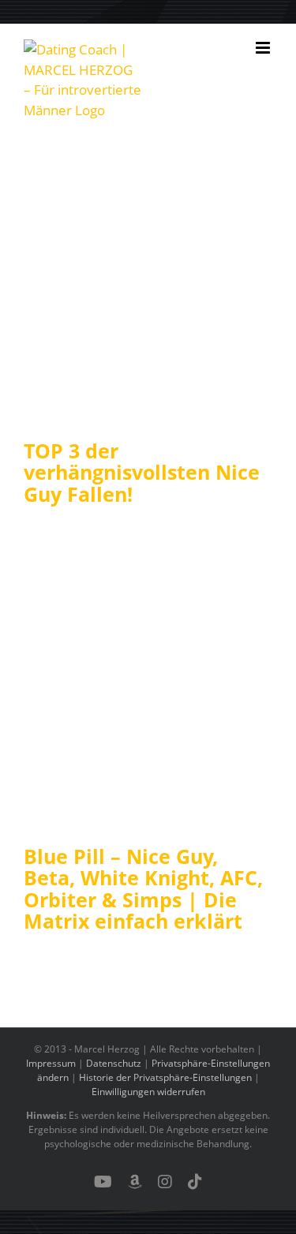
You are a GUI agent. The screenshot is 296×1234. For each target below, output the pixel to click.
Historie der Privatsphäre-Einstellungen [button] (165, 1077)
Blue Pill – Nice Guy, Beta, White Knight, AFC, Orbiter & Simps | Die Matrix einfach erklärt (143, 889)
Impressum (51, 1063)
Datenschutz (113, 1063)
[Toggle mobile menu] (264, 47)
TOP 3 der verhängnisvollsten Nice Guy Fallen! (142, 472)
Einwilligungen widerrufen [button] (148, 1091)
